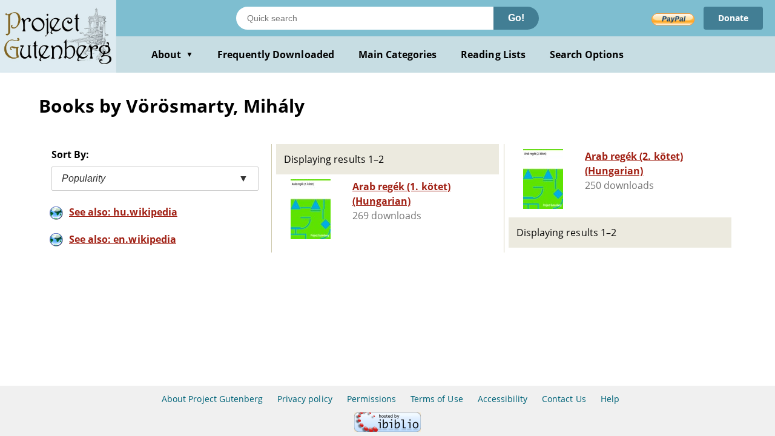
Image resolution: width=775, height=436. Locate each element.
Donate (733, 18)
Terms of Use (437, 399)
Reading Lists (493, 54)
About (172, 54)
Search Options (587, 54)
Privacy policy (304, 399)
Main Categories (397, 54)
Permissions (371, 399)
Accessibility (503, 399)
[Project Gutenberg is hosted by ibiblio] (387, 428)
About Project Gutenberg (212, 399)
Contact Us (563, 399)
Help (610, 399)
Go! (516, 18)
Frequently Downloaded (275, 54)
